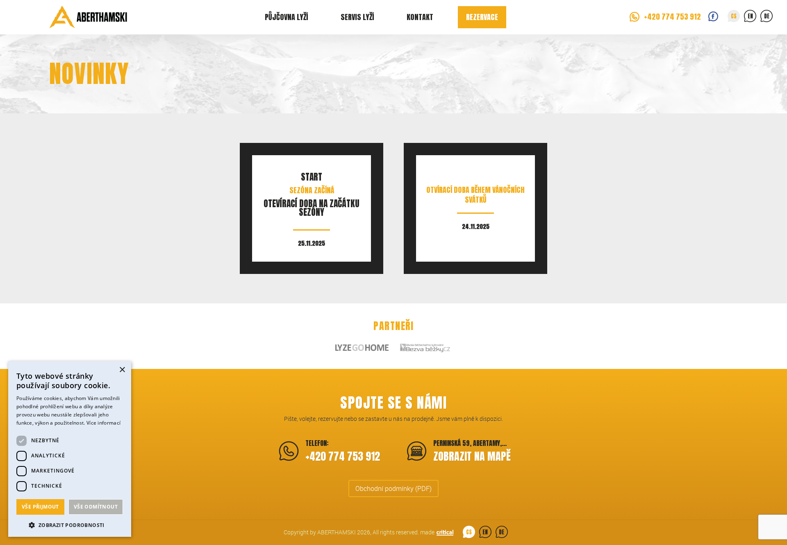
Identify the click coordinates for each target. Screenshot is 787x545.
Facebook (713, 16)
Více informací (103, 422)
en (750, 16)
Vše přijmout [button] (40, 506)
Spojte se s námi (393, 403)
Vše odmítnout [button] (96, 506)
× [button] (122, 370)
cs (734, 16)
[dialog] (69, 449)
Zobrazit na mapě (472, 456)
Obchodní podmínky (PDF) (393, 488)
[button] (69, 524)
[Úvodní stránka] (88, 17)
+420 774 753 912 (672, 16)
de (766, 16)
